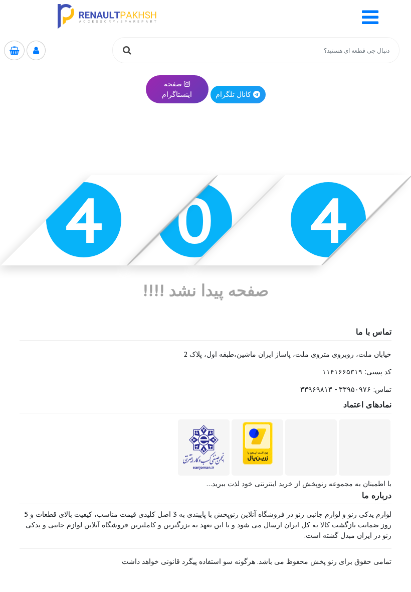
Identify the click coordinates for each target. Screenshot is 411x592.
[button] (370, 17)
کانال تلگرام (233, 94)
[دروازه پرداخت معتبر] (258, 443)
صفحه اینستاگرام (177, 89)
